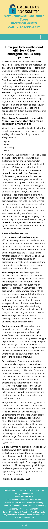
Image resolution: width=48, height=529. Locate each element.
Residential (15, 506)
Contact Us (34, 509)
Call (25, 525)
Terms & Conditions (11, 512)
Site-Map (35, 512)
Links (43, 512)
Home (5, 506)
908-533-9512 (30, 27)
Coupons (24, 509)
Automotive (39, 506)
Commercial (27, 506)
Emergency (13, 509)
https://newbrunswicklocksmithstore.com (24, 500)
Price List (25, 512)
